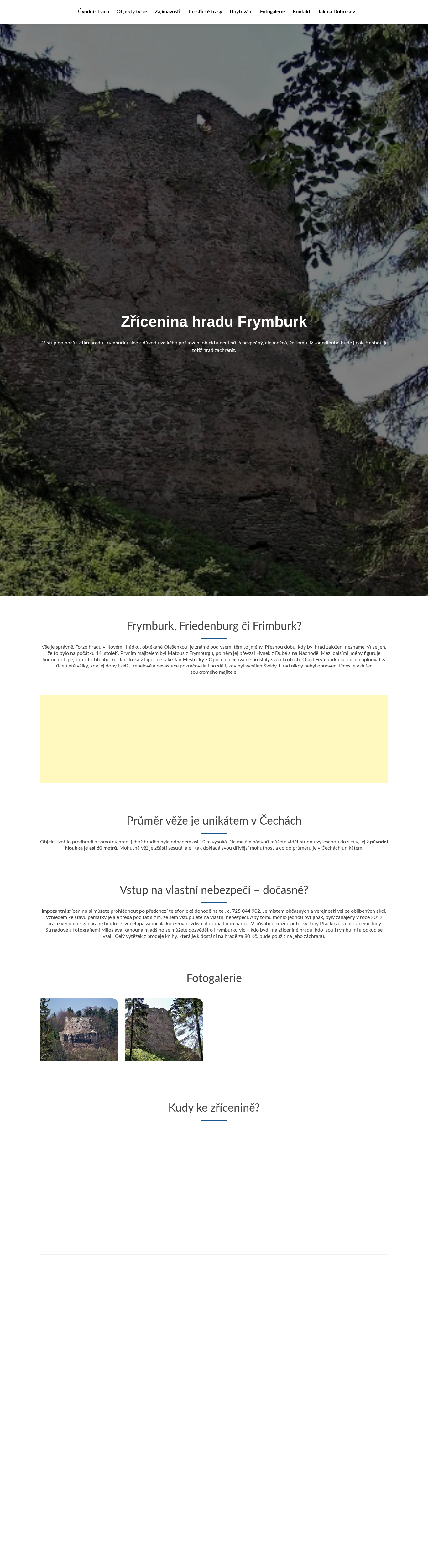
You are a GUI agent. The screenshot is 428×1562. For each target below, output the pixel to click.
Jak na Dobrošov (336, 11)
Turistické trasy (205, 11)
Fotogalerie (272, 11)
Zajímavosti (167, 11)
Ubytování (241, 11)
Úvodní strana (93, 11)
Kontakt (302, 11)
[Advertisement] (214, 739)
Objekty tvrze (132, 11)
